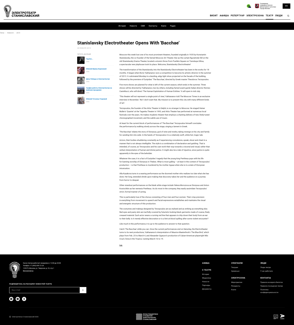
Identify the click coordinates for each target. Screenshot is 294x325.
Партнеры (206, 285)
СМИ (143, 26)
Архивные (235, 271)
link (120, 245)
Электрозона (255, 15)
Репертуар (238, 15)
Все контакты (28, 271)
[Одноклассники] (24, 299)
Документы (207, 289)
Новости (133, 26)
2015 (18, 33)
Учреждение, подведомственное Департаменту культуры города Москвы (268, 6)
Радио (172, 26)
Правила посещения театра (271, 286)
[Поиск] (288, 16)
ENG (286, 6)
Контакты (153, 26)
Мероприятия (236, 282)
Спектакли (237, 263)
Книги (163, 26)
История (122, 26)
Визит (214, 15)
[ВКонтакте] (11, 299)
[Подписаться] (83, 290)
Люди (279, 15)
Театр (269, 15)
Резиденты (235, 286)
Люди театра (265, 267)
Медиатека (206, 278)
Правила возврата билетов (271, 282)
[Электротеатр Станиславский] (21, 11)
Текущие (234, 267)
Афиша (224, 15)
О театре (206, 270)
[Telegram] (18, 299)
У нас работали (266, 271)
